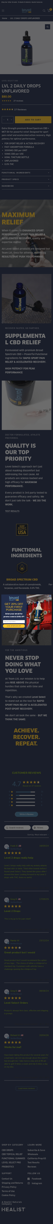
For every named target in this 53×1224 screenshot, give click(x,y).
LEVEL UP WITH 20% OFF (14, 626)
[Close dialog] (50, 596)
